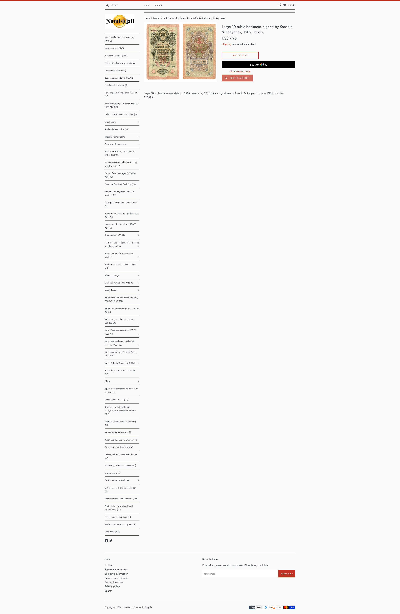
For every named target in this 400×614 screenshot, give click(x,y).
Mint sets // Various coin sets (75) (120, 465)
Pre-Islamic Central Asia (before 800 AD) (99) (121, 215)
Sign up (158, 5)
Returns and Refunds (116, 578)
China (122, 381)
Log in (147, 5)
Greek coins (122, 121)
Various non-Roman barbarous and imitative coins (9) (121, 164)
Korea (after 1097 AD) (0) (116, 399)
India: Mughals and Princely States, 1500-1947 (122, 354)
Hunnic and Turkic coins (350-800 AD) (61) (120, 226)
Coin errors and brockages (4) (119, 447)
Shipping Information (116, 574)
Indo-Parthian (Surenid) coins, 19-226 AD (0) (122, 310)
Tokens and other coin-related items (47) (121, 456)
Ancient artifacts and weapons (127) (121, 498)
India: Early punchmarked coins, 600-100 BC (122, 321)
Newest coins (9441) (114, 48)
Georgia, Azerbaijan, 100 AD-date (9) (121, 204)
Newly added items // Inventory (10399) (119, 39)
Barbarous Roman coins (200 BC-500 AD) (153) (120, 153)
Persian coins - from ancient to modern (122, 255)
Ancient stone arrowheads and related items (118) (119, 507)
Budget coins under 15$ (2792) (119, 77)
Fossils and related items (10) (118, 517)
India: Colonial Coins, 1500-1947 (122, 363)
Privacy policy (112, 586)
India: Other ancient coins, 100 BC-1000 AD (122, 332)
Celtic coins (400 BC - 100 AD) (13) (121, 114)
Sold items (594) (112, 531)
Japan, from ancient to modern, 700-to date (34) (121, 390)
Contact (109, 565)
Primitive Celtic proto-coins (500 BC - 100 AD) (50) (121, 105)
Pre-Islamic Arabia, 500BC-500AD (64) (121, 266)
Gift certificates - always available (120, 63)
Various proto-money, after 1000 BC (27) (121, 94)
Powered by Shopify (143, 607)
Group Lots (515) (112, 472)
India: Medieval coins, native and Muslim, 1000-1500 (122, 343)
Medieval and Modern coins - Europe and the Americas (122, 244)
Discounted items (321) (115, 70)
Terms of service (114, 582)
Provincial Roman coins (122, 144)
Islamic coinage (122, 275)
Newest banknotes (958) (116, 55)
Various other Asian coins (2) (118, 432)
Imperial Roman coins (122, 136)
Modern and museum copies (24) (120, 524)
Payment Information (116, 569)
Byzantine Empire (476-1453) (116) (120, 184)
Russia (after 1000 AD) (122, 235)
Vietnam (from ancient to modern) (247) (120, 423)
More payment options (240, 71)
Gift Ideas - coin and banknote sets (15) (120, 489)
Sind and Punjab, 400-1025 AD (122, 282)
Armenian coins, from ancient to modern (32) (119, 193)
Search (108, 591)
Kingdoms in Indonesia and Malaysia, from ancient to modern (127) (120, 411)
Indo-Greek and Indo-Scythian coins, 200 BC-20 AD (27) (121, 299)
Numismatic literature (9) (116, 85)
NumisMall (127, 607)
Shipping (226, 44)
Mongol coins (122, 290)
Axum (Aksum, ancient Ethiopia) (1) (121, 439)
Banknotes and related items (122, 480)
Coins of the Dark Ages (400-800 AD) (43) (120, 175)
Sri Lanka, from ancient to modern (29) (120, 372)
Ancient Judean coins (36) (116, 129)
